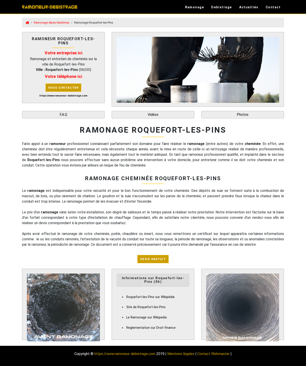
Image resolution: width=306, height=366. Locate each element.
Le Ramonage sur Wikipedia (146, 317)
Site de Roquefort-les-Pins (146, 307)
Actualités (249, 7)
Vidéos (153, 114)
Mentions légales (180, 354)
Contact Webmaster (213, 354)
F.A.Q (63, 114)
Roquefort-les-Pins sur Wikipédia (150, 297)
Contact (273, 7)
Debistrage (221, 7)
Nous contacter (63, 87)
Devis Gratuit (153, 259)
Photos (242, 114)
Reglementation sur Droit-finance (151, 328)
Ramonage (194, 7)
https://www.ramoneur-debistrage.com (124, 354)
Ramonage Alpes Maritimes (51, 22)
